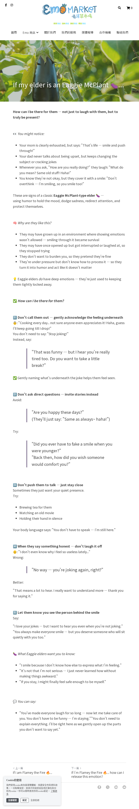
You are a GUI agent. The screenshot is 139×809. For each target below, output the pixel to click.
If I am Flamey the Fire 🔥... (32, 772)
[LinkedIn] (116, 787)
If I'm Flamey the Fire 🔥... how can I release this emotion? (97, 774)
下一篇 (75, 768)
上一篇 (19, 768)
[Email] (124, 787)
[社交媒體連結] (6, 5)
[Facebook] (99, 787)
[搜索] (119, 7)
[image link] (69, 10)
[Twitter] (107, 787)
